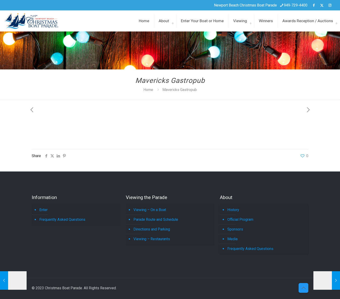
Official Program (240, 219)
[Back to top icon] (303, 288)
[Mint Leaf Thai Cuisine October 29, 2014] (326, 280)
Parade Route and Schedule (155, 219)
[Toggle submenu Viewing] (250, 20)
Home (148, 89)
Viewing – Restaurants (151, 239)
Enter (43, 210)
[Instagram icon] (330, 5)
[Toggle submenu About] (172, 20)
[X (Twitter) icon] (322, 5)
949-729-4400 (295, 5)
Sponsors (235, 229)
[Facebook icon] (313, 5)
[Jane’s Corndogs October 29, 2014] (13, 280)
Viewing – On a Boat (149, 210)
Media (232, 239)
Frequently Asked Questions (62, 219)
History (233, 210)
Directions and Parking (151, 229)
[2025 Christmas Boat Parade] (31, 21)
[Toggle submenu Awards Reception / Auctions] (336, 20)
